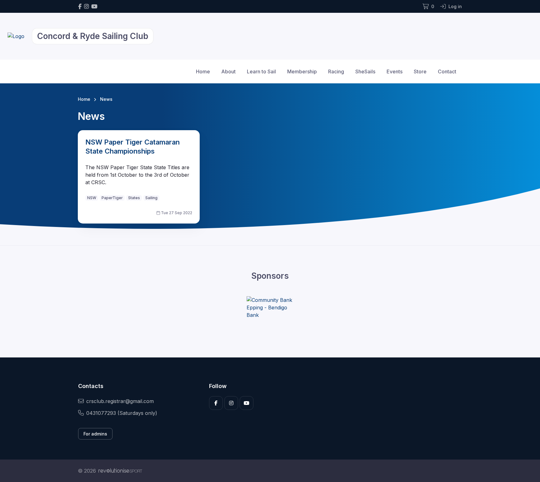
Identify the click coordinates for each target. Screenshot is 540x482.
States (134, 197)
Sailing (151, 197)
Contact (447, 71)
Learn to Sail (261, 71)
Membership (302, 71)
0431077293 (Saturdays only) (121, 413)
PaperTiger (112, 197)
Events (394, 71)
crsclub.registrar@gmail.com (120, 401)
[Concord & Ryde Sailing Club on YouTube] (94, 6)
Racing (336, 71)
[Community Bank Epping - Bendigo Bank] (270, 307)
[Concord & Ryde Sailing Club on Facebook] (80, 6)
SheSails (365, 71)
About (228, 71)
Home (203, 71)
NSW (91, 197)
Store (420, 71)
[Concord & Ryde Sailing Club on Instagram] (86, 6)
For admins (95, 433)
